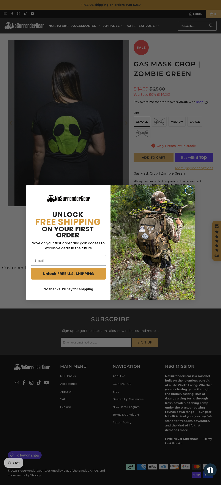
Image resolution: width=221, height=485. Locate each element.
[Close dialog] (189, 190)
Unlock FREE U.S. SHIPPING (68, 273)
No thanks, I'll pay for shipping (68, 289)
